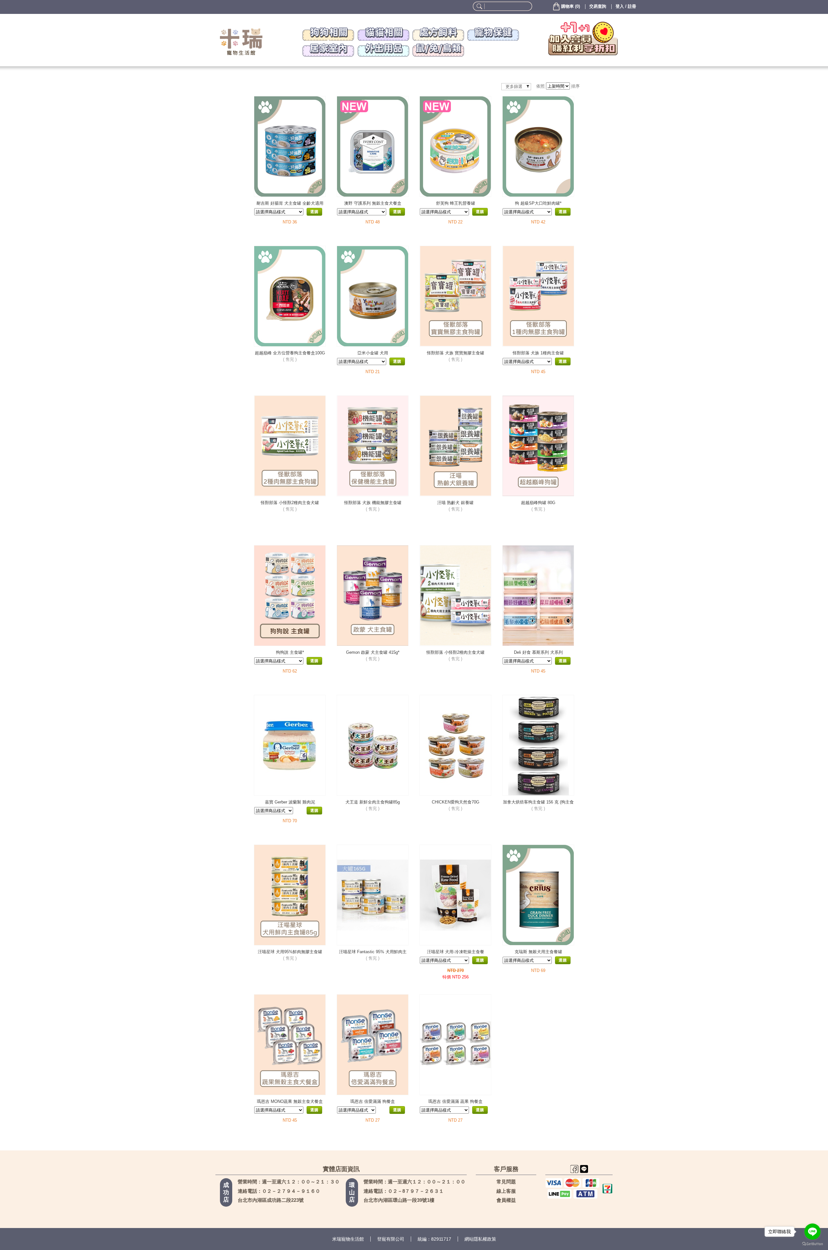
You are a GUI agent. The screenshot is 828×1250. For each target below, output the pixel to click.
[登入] (583, 38)
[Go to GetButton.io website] (812, 1243)
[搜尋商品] (478, 6)
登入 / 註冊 (626, 6)
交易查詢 (597, 6)
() (570, 6)
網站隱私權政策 (480, 1239)
